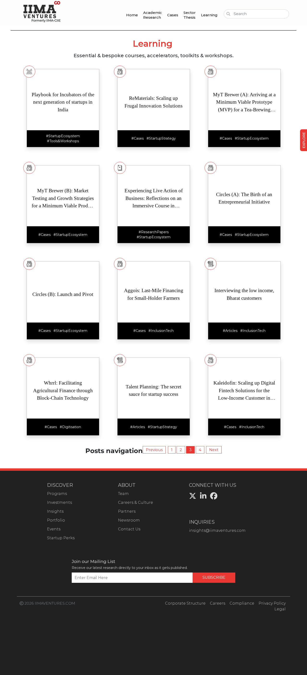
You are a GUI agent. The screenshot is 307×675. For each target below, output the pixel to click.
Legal (280, 609)
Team (123, 493)
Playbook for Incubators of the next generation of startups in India (63, 102)
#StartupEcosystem (63, 136)
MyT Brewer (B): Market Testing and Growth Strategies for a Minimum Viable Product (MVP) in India (63, 199)
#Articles (230, 331)
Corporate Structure (185, 603)
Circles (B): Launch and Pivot (62, 294)
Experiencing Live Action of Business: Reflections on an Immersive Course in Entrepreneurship (153, 199)
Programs (57, 493)
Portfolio (56, 520)
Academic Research (152, 15)
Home (132, 15)
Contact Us (129, 529)
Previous (154, 450)
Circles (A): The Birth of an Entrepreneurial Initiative (244, 198)
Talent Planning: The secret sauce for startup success (153, 390)
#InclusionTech (161, 331)
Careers (217, 603)
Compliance (242, 603)
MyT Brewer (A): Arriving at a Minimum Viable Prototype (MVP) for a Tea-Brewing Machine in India (244, 103)
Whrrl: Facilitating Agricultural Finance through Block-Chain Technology (63, 390)
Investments (59, 502)
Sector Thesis (189, 15)
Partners (127, 511)
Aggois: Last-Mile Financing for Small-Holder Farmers (153, 294)
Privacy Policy (272, 603)
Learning (209, 15)
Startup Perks (61, 538)
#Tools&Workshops (63, 141)
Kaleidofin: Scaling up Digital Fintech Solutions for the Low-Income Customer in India (244, 391)
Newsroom (129, 520)
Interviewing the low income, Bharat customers (244, 294)
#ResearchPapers (154, 232)
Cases (172, 15)
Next (213, 450)
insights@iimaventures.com (217, 530)
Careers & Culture (135, 502)
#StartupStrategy (161, 138)
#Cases (137, 138)
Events (53, 529)
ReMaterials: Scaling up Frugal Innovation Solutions (153, 102)
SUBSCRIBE (213, 577)
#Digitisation (70, 427)
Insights (55, 511)
